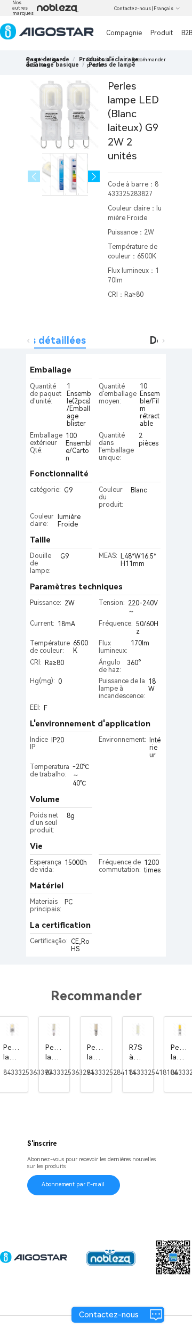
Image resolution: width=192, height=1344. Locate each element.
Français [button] (163, 8)
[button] (94, 177)
